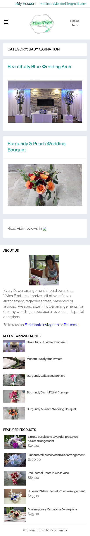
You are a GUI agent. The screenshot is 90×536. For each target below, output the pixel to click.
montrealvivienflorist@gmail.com (63, 3)
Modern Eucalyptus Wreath (44, 358)
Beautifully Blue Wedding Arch (39, 66)
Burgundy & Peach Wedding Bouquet (51, 409)
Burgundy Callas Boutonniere (46, 375)
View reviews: (27, 228)
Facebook (33, 325)
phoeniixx (60, 530)
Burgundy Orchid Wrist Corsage (47, 392)
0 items (74, 23)
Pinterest (71, 325)
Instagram (50, 325)
